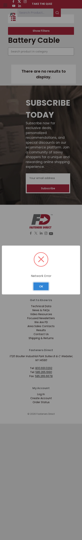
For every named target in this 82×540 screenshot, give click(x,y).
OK (41, 286)
